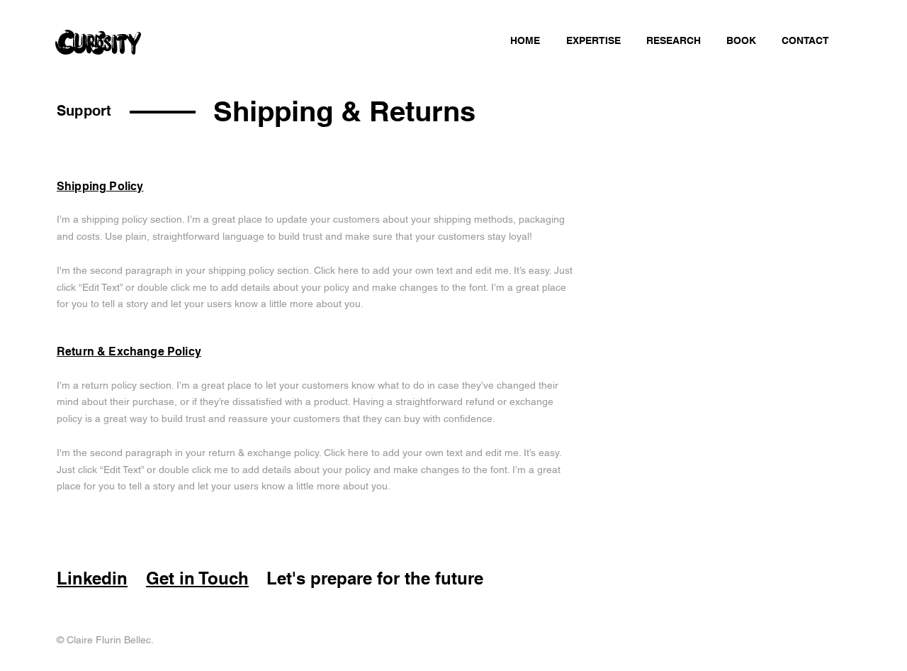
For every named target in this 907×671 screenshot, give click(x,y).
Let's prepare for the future (374, 578)
